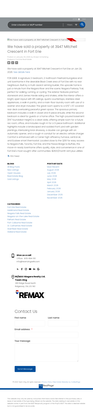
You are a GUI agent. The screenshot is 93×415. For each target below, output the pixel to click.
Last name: (54, 317)
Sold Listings (13, 179)
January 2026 (53, 191)
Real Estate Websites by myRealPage (66, 382)
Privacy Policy (47, 382)
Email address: (23, 329)
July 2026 (51, 173)
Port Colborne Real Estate (19, 222)
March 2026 (52, 185)
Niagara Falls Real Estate (19, 213)
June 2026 (52, 176)
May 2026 (51, 179)
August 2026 (53, 169)
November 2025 (54, 197)
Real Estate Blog (15, 176)
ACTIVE (75, 19)
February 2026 (54, 188)
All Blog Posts (13, 166)
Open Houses (13, 173)
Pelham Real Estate (16, 219)
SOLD (84, 19)
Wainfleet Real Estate (17, 228)
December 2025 (55, 194)
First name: (20, 317)
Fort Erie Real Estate (24, 59)
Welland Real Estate (17, 231)
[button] (18, 269)
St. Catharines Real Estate (19, 225)
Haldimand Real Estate (18, 210)
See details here (21, 72)
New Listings (13, 169)
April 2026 (51, 182)
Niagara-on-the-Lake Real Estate (23, 216)
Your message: (22, 341)
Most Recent (53, 166)
